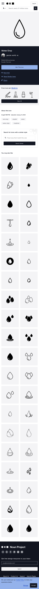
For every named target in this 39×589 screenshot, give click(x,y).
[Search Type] (4, 8)
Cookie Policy (20, 580)
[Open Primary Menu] (3, 4)
